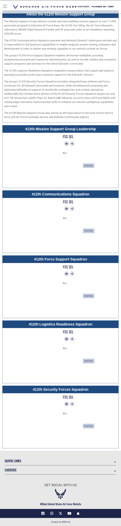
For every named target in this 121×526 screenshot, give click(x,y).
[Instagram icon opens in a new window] (51, 513)
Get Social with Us (60, 485)
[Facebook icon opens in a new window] (42, 513)
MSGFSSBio (88, 165)
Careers (10, 469)
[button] (5, 6)
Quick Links (13, 460)
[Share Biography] (72, 144)
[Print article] (66, 144)
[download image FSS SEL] (55, 135)
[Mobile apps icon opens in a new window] (78, 513)
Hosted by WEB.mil (60, 522)
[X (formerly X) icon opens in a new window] (60, 513)
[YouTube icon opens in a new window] (69, 513)
